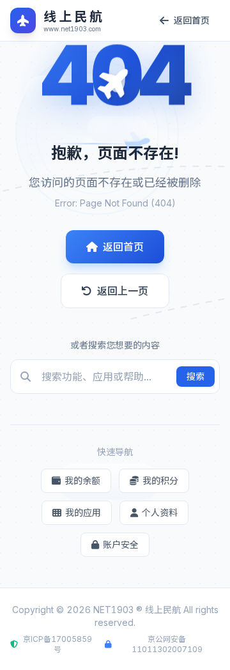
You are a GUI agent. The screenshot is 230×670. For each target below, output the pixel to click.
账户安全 (121, 544)
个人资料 (160, 512)
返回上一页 (122, 290)
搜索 (195, 376)
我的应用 (83, 512)
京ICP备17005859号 (57, 644)
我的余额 (82, 480)
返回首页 (123, 246)
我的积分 (160, 480)
